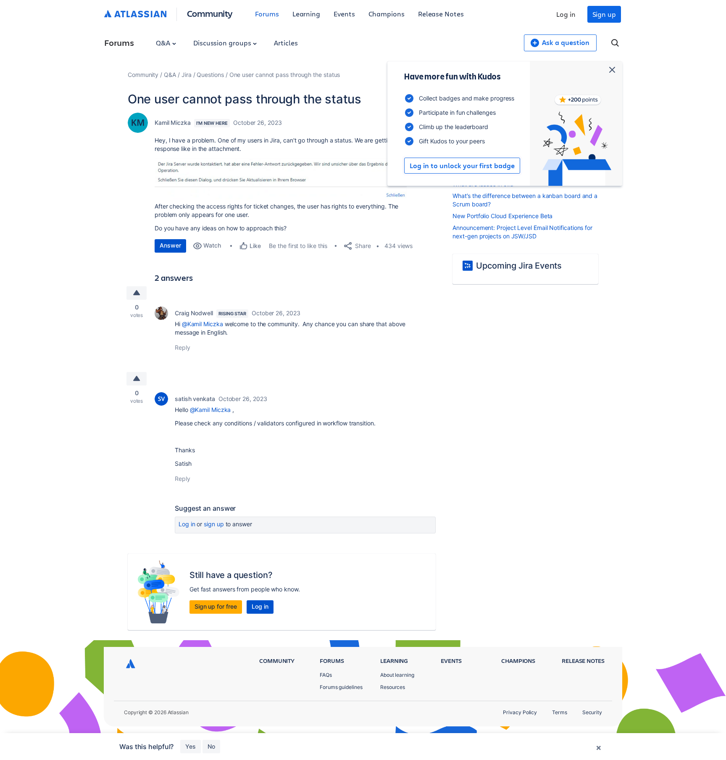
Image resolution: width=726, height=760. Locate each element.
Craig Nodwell (194, 313)
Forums (267, 13)
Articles (285, 42)
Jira (187, 74)
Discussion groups (223, 42)
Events (344, 13)
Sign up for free (216, 606)
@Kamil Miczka (202, 323)
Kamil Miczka (173, 122)
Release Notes (441, 13)
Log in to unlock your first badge (462, 165)
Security (592, 712)
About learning (397, 675)
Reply (182, 347)
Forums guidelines (341, 687)
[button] (281, 179)
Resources (392, 687)
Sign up (604, 14)
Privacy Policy (520, 712)
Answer (170, 245)
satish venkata (195, 398)
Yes (190, 746)
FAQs (326, 675)
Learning (306, 13)
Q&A (164, 42)
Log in (566, 14)
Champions (386, 13)
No (211, 746)
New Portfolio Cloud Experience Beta (502, 215)
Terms (559, 712)
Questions (210, 74)
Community (210, 13)
